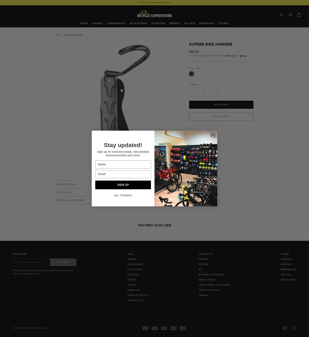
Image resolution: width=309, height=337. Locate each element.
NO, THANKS (123, 195)
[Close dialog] (213, 135)
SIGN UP (123, 184)
